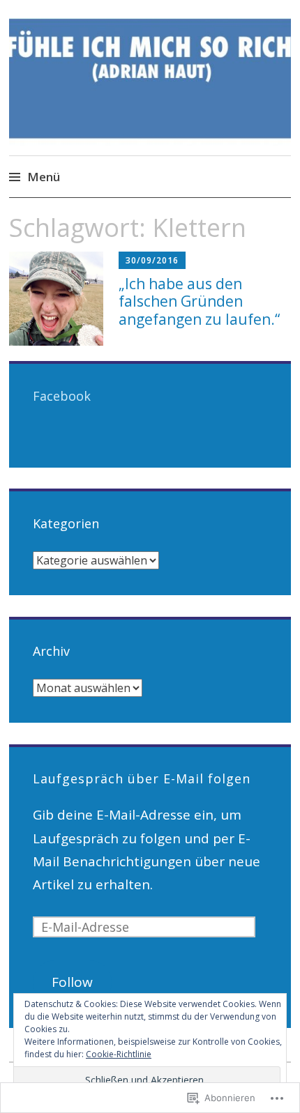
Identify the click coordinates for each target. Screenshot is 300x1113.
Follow (72, 982)
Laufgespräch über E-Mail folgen (141, 778)
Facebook (62, 395)
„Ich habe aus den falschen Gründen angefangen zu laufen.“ (199, 301)
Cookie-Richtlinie (118, 1054)
